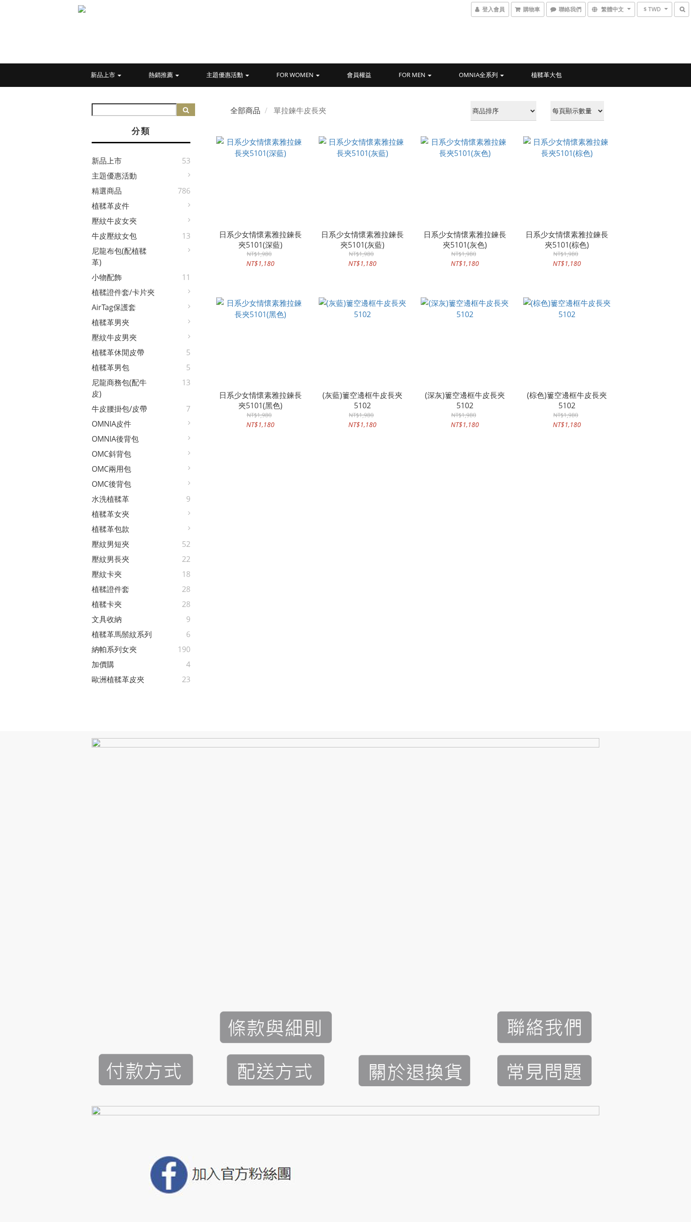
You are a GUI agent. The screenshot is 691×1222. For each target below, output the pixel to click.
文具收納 (107, 619)
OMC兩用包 (111, 469)
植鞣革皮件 (110, 206)
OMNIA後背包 (115, 439)
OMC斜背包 (111, 454)
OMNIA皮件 (111, 424)
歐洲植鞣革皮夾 (118, 679)
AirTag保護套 (114, 307)
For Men (413, 74)
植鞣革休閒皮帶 (118, 352)
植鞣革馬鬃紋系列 (122, 634)
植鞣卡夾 (107, 604)
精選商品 (107, 191)
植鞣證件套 (110, 589)
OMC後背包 (111, 484)
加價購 (103, 664)
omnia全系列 (479, 74)
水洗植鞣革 (110, 499)
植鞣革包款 (110, 529)
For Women (295, 74)
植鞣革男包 (110, 367)
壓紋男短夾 (110, 544)
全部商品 (245, 110)
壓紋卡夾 (107, 574)
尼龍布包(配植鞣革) (119, 256)
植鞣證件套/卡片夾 (123, 292)
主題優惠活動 (225, 74)
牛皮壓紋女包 (114, 236)
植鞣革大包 (546, 74)
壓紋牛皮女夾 (114, 221)
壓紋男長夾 (110, 559)
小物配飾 (107, 277)
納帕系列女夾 (114, 649)
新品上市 (104, 74)
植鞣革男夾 (110, 322)
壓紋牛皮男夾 (114, 337)
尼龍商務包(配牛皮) (119, 388)
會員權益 (359, 74)
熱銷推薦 (161, 74)
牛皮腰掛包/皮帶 (119, 409)
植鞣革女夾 (110, 514)
